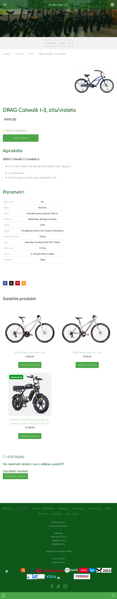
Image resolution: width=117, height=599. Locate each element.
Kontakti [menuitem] (57, 514)
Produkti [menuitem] (22, 508)
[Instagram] (65, 586)
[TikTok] (58, 586)
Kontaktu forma (15, 476)
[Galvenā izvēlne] (5, 5)
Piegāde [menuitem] (63, 508)
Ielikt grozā (20, 138)
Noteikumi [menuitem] (94, 508)
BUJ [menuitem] (108, 508)
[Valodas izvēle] (112, 5)
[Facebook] (52, 586)
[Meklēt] (113, 595)
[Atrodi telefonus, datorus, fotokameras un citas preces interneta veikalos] (21, 571)
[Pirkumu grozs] (3, 595)
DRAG (31, 53)
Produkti (6, 53)
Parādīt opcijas (30, 365)
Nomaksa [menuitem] (78, 508)
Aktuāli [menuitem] (43, 514)
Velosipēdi (19, 53)
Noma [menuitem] (35, 508)
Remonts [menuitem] (48, 508)
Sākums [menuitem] (8, 508)
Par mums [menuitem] (72, 514)
